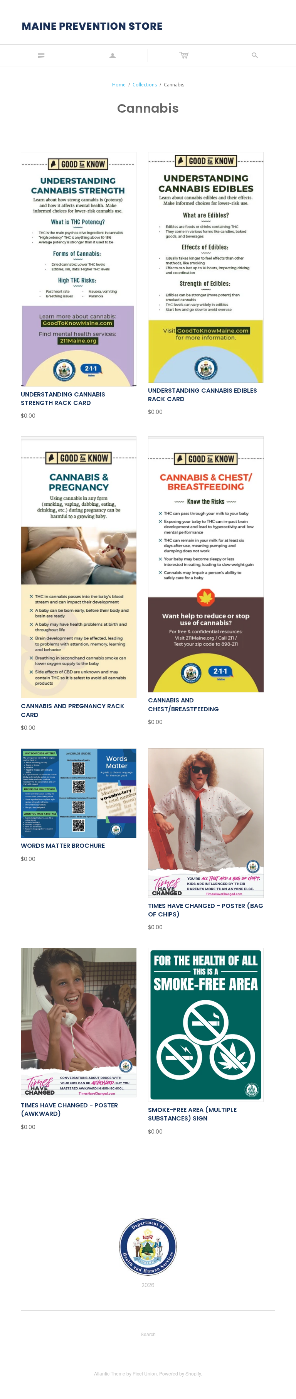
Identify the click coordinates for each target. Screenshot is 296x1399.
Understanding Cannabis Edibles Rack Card (202, 394)
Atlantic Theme (109, 1373)
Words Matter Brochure (63, 845)
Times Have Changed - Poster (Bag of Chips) (205, 910)
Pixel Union (145, 1373)
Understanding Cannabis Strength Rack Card (63, 398)
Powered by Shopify (180, 1373)
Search (148, 1334)
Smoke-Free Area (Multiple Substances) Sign (192, 1114)
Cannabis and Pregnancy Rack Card (72, 710)
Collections (145, 84)
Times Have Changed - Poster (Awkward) (69, 1109)
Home (119, 84)
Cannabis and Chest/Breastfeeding (183, 704)
